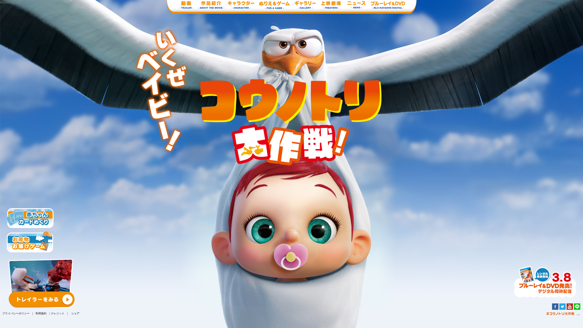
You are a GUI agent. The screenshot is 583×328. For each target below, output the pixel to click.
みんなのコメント (11, 1)
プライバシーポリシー (16, 313)
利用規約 (41, 313)
